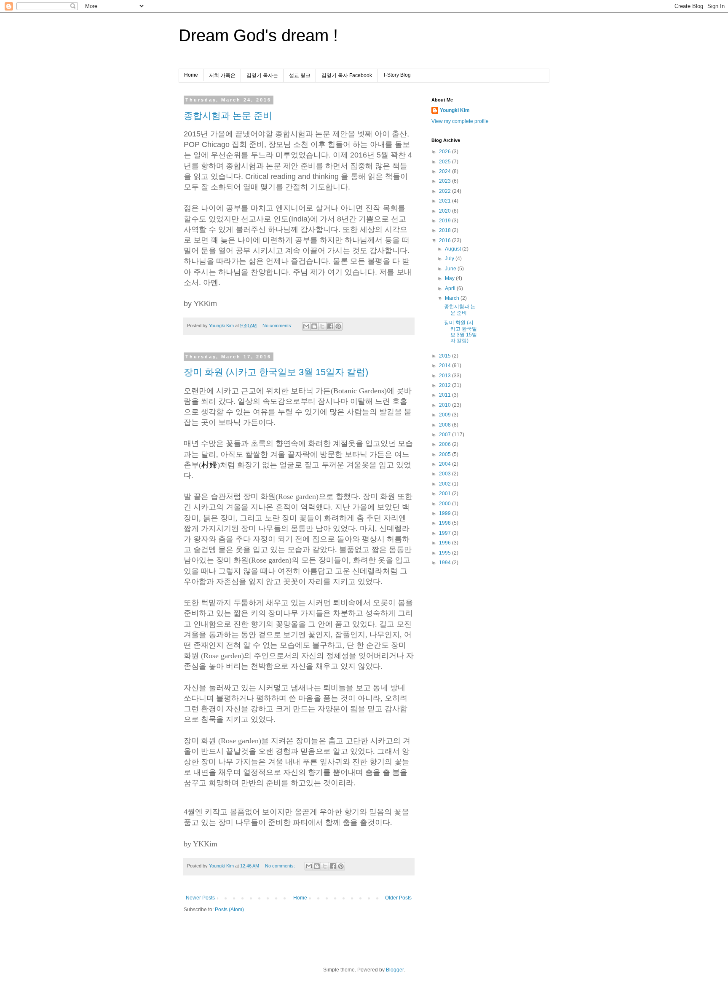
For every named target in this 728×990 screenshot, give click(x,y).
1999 (445, 513)
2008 (445, 425)
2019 (445, 221)
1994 (445, 563)
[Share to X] (322, 326)
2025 (445, 162)
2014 (445, 365)
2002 (445, 484)
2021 (445, 201)
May (450, 278)
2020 (445, 211)
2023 (445, 181)
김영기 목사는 (262, 75)
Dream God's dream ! (258, 35)
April (451, 288)
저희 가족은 (222, 75)
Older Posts (398, 898)
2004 (445, 464)
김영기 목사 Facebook (346, 75)
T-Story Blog (397, 75)
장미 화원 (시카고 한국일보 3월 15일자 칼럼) (276, 372)
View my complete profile (460, 121)
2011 (445, 395)
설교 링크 (299, 75)
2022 (445, 191)
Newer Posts (200, 898)
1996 (445, 543)
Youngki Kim (455, 110)
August (453, 249)
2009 (445, 415)
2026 (445, 152)
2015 (445, 356)
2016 (445, 240)
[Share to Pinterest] (338, 326)
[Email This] (306, 326)
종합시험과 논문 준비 (228, 115)
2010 (445, 405)
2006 (445, 444)
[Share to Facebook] (330, 326)
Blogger (395, 970)
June (451, 269)
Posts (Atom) (229, 910)
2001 (445, 493)
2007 (445, 435)
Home (191, 75)
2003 (445, 474)
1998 (445, 523)
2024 (445, 171)
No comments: (278, 325)
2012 (445, 385)
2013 (445, 376)
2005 (445, 454)
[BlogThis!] (314, 326)
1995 (445, 553)
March (452, 298)
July (450, 259)
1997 (445, 533)
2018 (445, 230)
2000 (445, 504)
